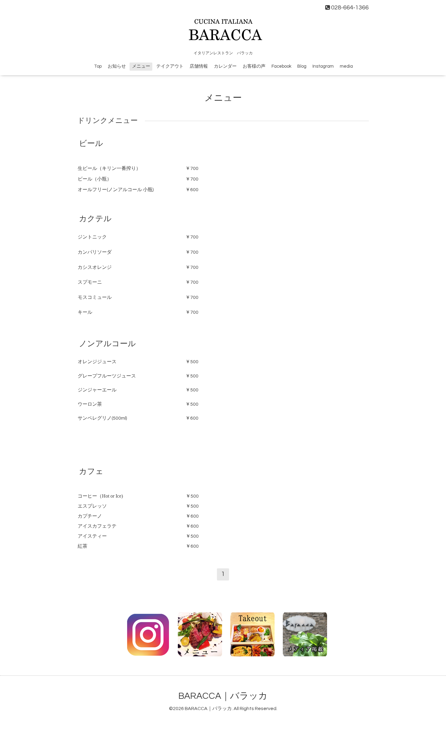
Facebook (281, 66)
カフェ (91, 471)
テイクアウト (170, 66)
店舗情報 (199, 66)
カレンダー (225, 66)
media (346, 66)
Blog (301, 66)
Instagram (323, 66)
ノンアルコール (107, 344)
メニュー (141, 66)
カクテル (95, 219)
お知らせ (117, 66)
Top (98, 66)
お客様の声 (254, 66)
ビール (91, 143)
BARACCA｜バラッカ (223, 696)
